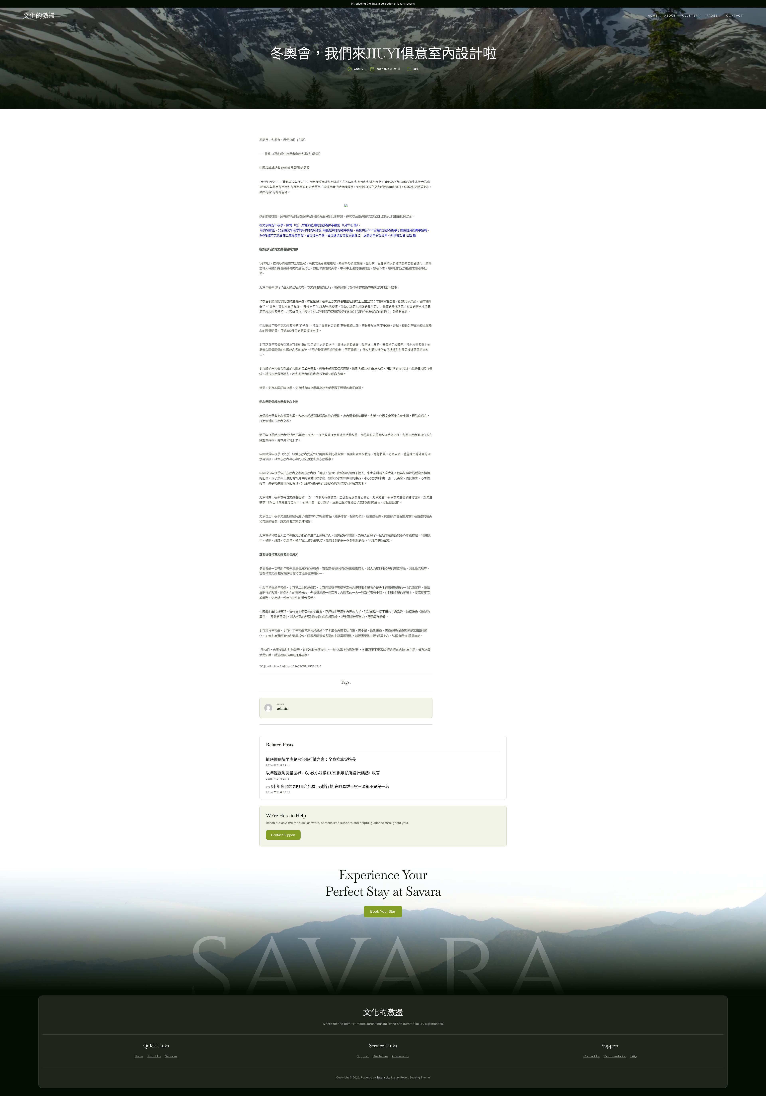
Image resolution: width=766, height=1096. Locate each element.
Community (400, 1056)
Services (171, 1056)
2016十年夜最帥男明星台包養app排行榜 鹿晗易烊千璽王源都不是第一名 (327, 786)
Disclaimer (380, 1056)
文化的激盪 (39, 16)
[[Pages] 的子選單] (719, 16)
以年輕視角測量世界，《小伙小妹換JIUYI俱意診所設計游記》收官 (323, 773)
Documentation (615, 1056)
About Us (154, 1056)
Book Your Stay (383, 911)
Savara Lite (383, 1077)
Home (139, 1056)
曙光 (416, 69)
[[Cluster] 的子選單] (699, 16)
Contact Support (283, 835)
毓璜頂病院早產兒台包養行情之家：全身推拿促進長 (311, 759)
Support (363, 1056)
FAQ (633, 1056)
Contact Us (591, 1056)
